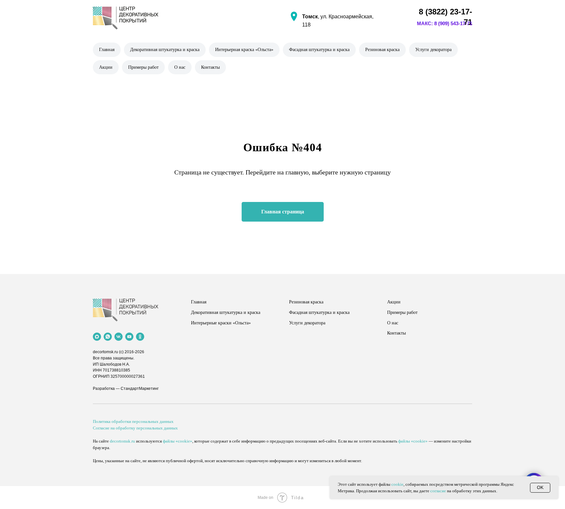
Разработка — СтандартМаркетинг (126, 388)
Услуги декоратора (433, 49)
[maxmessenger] (97, 337)
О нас (179, 67)
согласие (438, 490)
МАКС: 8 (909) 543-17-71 (444, 23)
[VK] (118, 337)
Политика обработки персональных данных (133, 421)
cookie (397, 484)
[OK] (140, 337)
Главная (106, 49)
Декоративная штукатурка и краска (164, 49)
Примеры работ (143, 67)
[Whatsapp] (108, 337)
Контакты (210, 67)
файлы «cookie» (177, 441)
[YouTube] (129, 337)
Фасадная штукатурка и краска (319, 49)
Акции (105, 67)
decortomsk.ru (105, 352)
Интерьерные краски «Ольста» (221, 322)
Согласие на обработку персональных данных (135, 428)
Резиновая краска (382, 49)
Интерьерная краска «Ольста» (244, 49)
